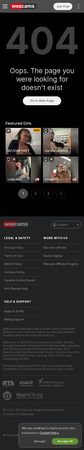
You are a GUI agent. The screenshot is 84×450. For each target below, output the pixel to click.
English (62, 224)
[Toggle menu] (5, 6)
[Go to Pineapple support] (8, 395)
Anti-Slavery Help (16, 288)
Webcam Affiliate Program (60, 264)
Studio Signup (53, 256)
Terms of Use (13, 256)
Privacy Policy (13, 247)
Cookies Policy (14, 272)
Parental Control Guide (19, 280)
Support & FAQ (14, 311)
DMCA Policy (13, 264)
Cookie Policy (49, 433)
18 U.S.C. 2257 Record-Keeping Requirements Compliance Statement (33, 412)
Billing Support (14, 319)
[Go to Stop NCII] (30, 396)
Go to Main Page (42, 100)
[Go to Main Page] (26, 6)
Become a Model (54, 247)
